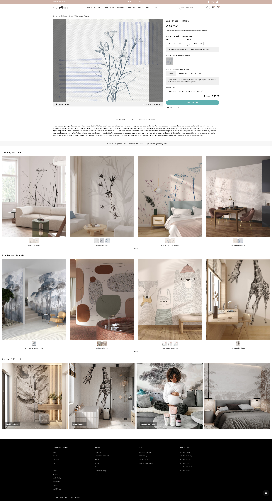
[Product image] (34, 196)
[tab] (121, 118)
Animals (55, 485)
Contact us (99, 467)
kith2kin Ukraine (185, 459)
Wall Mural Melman (238, 348)
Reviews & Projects (101, 471)
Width (168, 39)
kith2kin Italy (184, 463)
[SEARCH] (207, 7)
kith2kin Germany (186, 456)
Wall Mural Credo (102, 348)
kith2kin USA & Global (187, 467)
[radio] (169, 61)
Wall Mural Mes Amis (170, 348)
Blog (96, 474)
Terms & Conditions (144, 452)
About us (98, 463)
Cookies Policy (143, 459)
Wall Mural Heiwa (102, 245)
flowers (152, 144)
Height (189, 39)
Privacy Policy (142, 456)
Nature (55, 456)
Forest (55, 471)
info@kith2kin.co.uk (59, 2)
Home (55, 16)
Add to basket (192, 103)
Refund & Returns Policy (146, 463)
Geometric (131, 144)
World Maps (57, 489)
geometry (159, 144)
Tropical (55, 467)
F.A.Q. (97, 459)
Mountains (56, 482)
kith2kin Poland (185, 452)
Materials (98, 452)
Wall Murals (63, 16)
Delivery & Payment (102, 456)
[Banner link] (35, 396)
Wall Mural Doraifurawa (170, 245)
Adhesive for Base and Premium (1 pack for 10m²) (185, 91)
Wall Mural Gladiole (238, 245)
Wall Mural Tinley (34, 245)
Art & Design (57, 478)
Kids (54, 463)
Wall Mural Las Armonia (34, 348)
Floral (71, 16)
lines (165, 144)
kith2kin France (185, 471)
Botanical (56, 459)
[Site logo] (60, 7)
